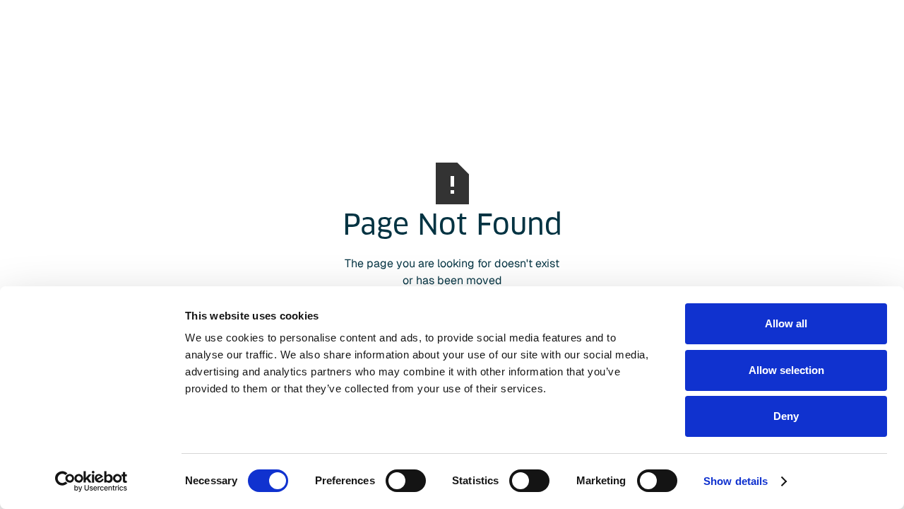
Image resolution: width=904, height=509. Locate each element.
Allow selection (786, 370)
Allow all (786, 323)
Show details (735, 481)
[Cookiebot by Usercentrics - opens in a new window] (91, 481)
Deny (786, 416)
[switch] (406, 480)
